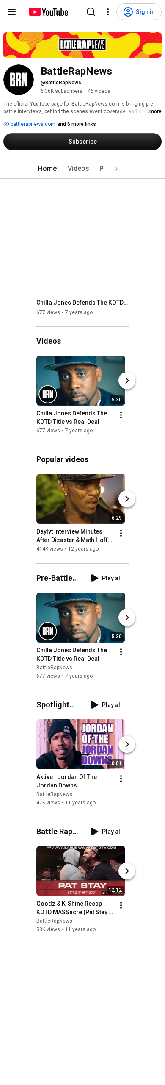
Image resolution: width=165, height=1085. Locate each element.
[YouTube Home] (48, 12)
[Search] (91, 12)
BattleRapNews (54, 667)
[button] (116, 169)
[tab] (47, 169)
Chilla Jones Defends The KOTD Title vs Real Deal (82, 302)
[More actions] (121, 414)
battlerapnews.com (32, 124)
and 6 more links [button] (76, 124)
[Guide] (12, 12)
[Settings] (108, 12)
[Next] (126, 380)
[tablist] (82, 169)
